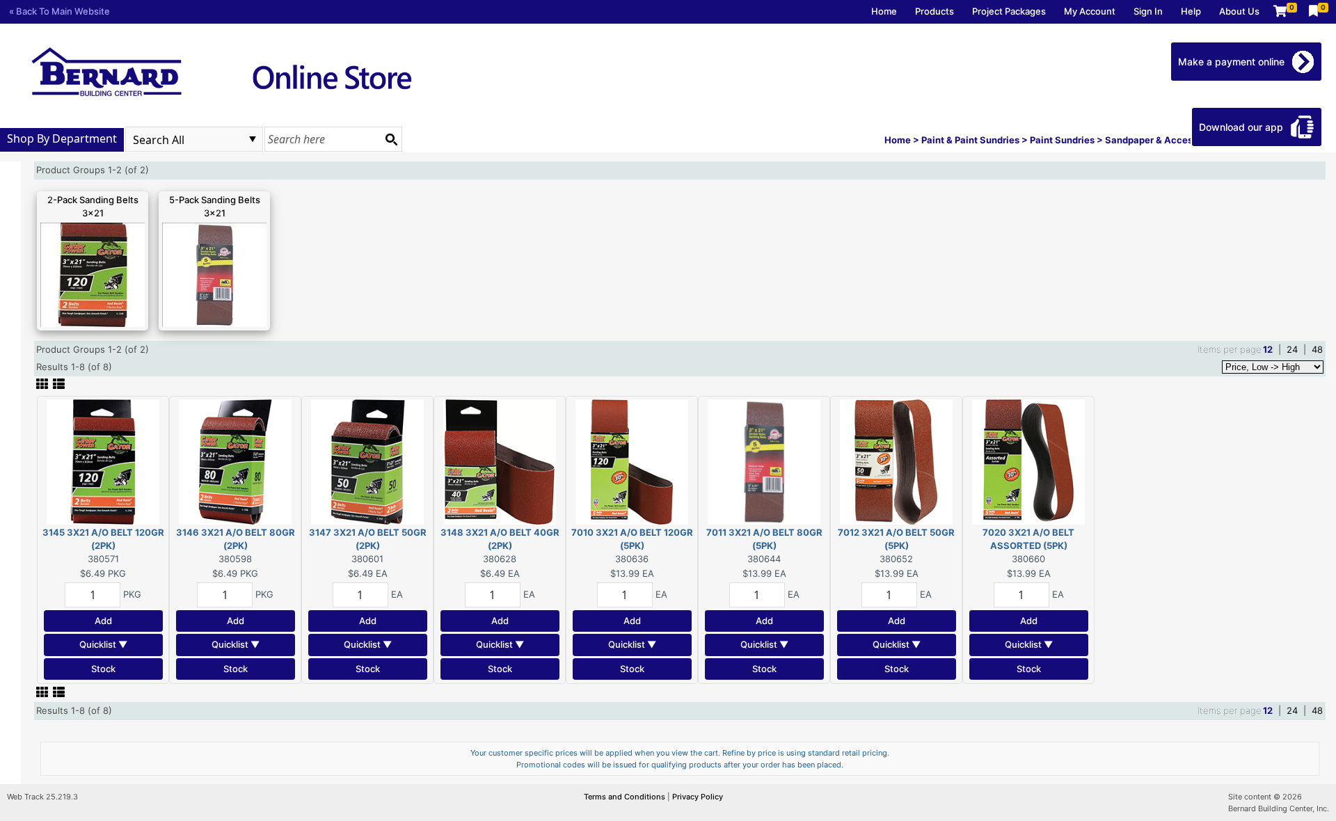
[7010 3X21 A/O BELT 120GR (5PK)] (631, 460)
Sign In (1148, 11)
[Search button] (391, 139)
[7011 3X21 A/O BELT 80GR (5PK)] (764, 460)
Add (103, 620)
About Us (1239, 11)
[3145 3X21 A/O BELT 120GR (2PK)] (103, 460)
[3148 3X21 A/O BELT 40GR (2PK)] (499, 460)
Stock (103, 668)
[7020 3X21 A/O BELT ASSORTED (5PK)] (1028, 460)
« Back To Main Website (59, 11)
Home (884, 11)
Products (934, 11)
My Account (1089, 11)
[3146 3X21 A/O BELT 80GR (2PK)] (235, 460)
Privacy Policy (697, 797)
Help (1191, 11)
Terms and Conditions (625, 797)
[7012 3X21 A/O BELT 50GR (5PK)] (896, 460)
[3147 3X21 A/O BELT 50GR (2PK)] (367, 460)
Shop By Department (62, 138)
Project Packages (1009, 11)
